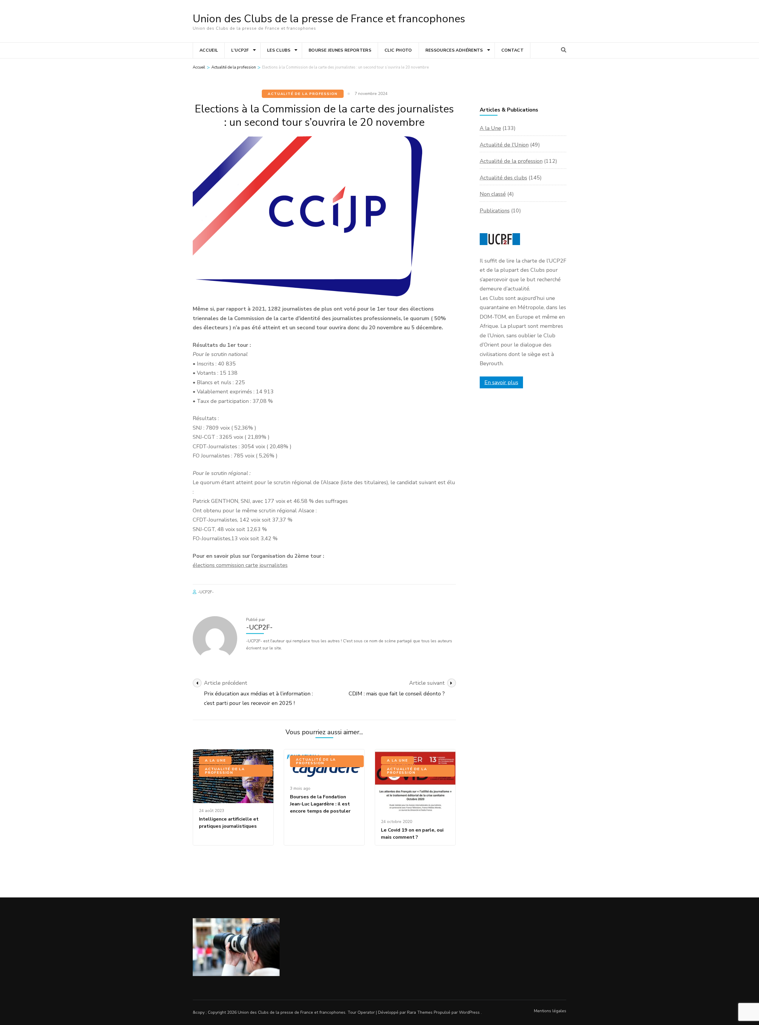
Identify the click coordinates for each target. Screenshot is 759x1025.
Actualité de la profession (303, 93)
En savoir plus (501, 382)
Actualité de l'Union (504, 144)
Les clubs (278, 50)
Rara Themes (420, 1012)
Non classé (493, 194)
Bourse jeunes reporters (340, 50)
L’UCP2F (239, 50)
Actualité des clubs (503, 177)
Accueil (209, 50)
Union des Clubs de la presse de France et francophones (329, 19)
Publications (495, 210)
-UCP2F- (206, 592)
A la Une (215, 760)
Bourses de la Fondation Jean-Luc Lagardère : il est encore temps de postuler (320, 804)
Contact (512, 50)
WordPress (469, 1012)
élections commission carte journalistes (240, 565)
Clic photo (398, 50)
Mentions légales (550, 1011)
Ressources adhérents (454, 50)
